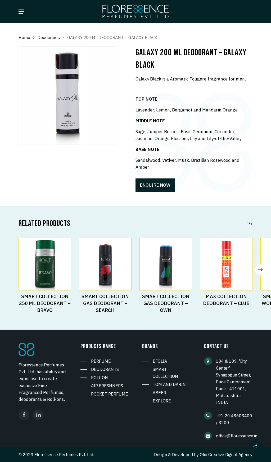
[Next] (260, 269)
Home (24, 37)
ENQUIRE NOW (155, 185)
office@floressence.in (236, 435)
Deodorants (49, 37)
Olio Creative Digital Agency (226, 454)
